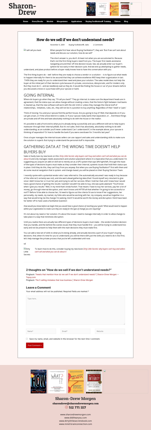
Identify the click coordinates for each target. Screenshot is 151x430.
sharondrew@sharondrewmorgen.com (75, 403)
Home (25, 21)
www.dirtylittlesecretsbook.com (75, 420)
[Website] (110, 331)
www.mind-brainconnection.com (75, 424)
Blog (126, 21)
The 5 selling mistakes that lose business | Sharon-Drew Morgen (64, 280)
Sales (87, 45)
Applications (76, 21)
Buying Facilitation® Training (98, 21)
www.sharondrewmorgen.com (75, 414)
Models (50, 21)
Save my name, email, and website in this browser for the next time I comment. (64, 339)
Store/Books (37, 21)
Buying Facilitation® (76, 45)
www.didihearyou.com (75, 417)
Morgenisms (62, 21)
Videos (117, 21)
